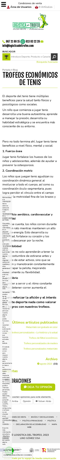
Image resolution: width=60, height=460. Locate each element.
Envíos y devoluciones (42, 417)
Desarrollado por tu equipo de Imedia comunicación (30, 458)
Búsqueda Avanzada (47, 61)
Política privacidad (32, 421)
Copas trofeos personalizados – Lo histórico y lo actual (31, 332)
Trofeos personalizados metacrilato (41, 348)
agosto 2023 (45, 363)
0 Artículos (45, 7)
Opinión (27, 401)
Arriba (14, 401)
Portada (6, 69)
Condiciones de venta (30, 3)
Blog (15, 69)
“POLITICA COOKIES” (6, 437)
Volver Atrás (44, 401)
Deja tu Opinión (39, 387)
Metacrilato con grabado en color (42, 327)
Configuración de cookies (18, 455)
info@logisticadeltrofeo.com (18, 45)
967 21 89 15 (13, 41)
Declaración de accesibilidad (31, 424)
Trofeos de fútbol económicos (43, 338)
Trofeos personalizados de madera (41, 343)
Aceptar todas (11, 450)
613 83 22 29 (33, 41)
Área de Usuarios (21, 7)
